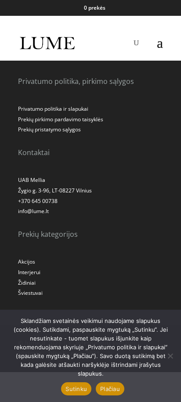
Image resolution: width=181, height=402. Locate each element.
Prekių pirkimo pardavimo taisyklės (60, 119)
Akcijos (26, 261)
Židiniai (27, 282)
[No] (170, 355)
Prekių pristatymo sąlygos (49, 129)
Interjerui (29, 272)
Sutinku (76, 388)
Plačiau (110, 388)
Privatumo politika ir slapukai (53, 108)
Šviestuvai (30, 293)
